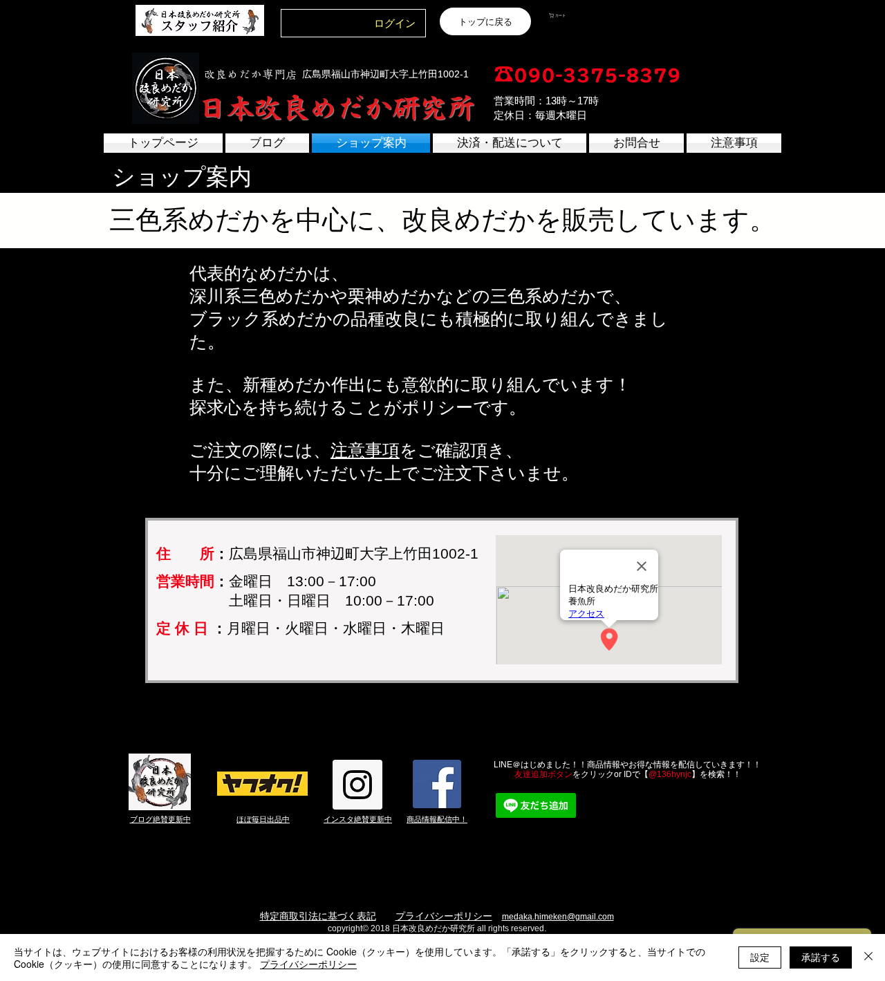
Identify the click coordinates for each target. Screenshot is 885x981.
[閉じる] (868, 957)
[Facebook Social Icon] (437, 784)
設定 (760, 957)
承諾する (820, 957)
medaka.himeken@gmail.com (558, 917)
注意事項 (365, 450)
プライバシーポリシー (443, 916)
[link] (582, 15)
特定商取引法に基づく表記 (318, 916)
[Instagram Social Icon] (357, 785)
